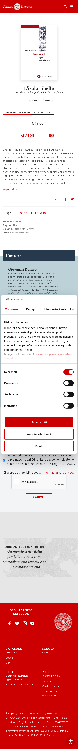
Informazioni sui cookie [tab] (59, 309)
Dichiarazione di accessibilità (51, 693)
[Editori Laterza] (17, 6)
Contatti (46, 680)
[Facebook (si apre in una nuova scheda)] (9, 624)
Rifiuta (39, 446)
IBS (51, 135)
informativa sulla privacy (59, 472)
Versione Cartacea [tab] (17, 112)
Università (11, 652)
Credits (50, 735)
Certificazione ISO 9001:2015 (30, 735)
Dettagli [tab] (31, 309)
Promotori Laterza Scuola (20, 684)
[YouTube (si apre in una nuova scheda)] (32, 624)
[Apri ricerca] (65, 6)
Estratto (40, 213)
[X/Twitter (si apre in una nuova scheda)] (17, 624)
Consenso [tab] (11, 309)
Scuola (9, 657)
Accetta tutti (39, 422)
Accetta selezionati (39, 434)
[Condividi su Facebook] (66, 199)
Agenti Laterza (14, 679)
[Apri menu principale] (72, 6)
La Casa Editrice (51, 675)
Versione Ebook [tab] (43, 112)
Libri (8, 662)
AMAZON (27, 135)
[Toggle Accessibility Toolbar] (70, 741)
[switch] (68, 383)
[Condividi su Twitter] (72, 199)
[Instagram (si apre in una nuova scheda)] (25, 624)
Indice (23, 213)
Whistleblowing (50, 686)
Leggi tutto (10, 188)
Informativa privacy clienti (20, 731)
